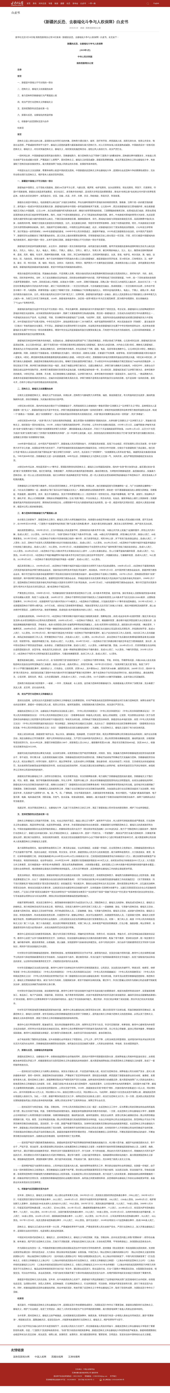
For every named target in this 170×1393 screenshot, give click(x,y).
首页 (28, 3)
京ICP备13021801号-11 (86, 1380)
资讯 (34, 3)
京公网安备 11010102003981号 (113, 1380)
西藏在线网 (57, 1356)
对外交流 (42, 3)
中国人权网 (40, 1356)
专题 (50, 3)
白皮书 (83, 3)
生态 (68, 3)
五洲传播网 (74, 1356)
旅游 (56, 3)
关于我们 (113, 1376)
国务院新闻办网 (21, 1356)
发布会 (75, 3)
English (156, 3)
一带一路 (92, 3)
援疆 (62, 3)
